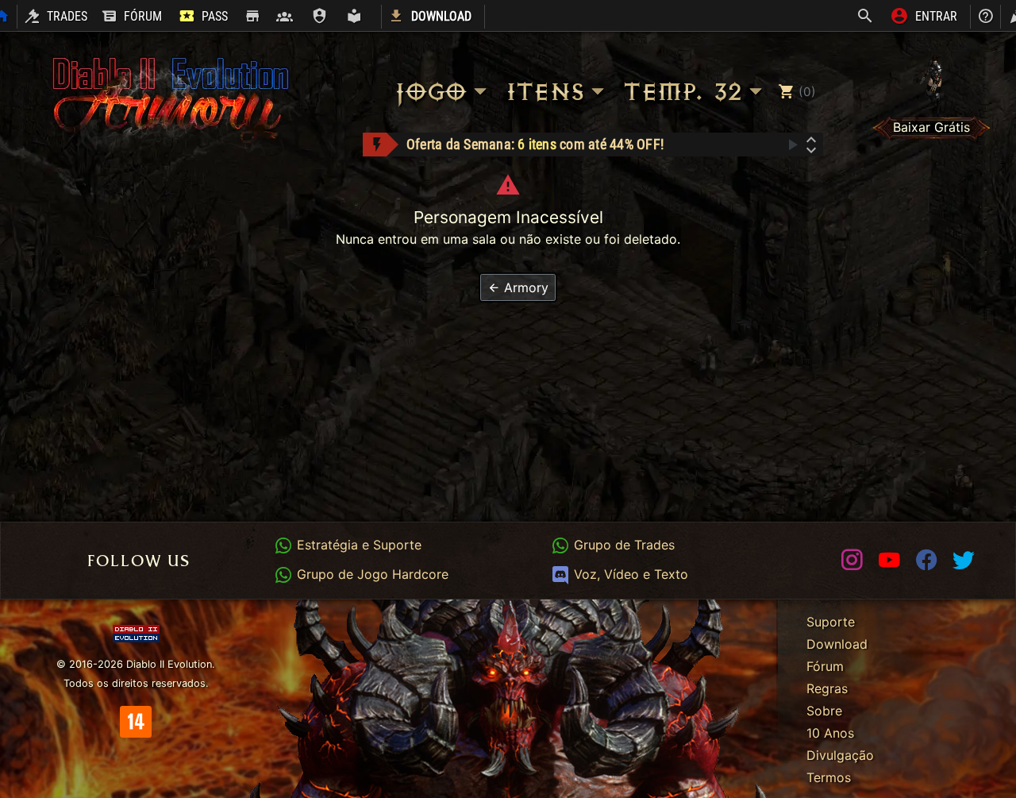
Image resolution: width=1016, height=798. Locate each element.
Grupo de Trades (622, 545)
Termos (828, 777)
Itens (544, 91)
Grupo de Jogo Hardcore (370, 574)
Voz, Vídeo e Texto (628, 574)
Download (837, 644)
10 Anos (830, 733)
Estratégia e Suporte (356, 545)
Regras (827, 688)
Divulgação (840, 755)
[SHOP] (252, 16)
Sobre (824, 711)
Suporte (830, 622)
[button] (518, 287)
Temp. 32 (681, 91)
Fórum (825, 666)
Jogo (430, 91)
